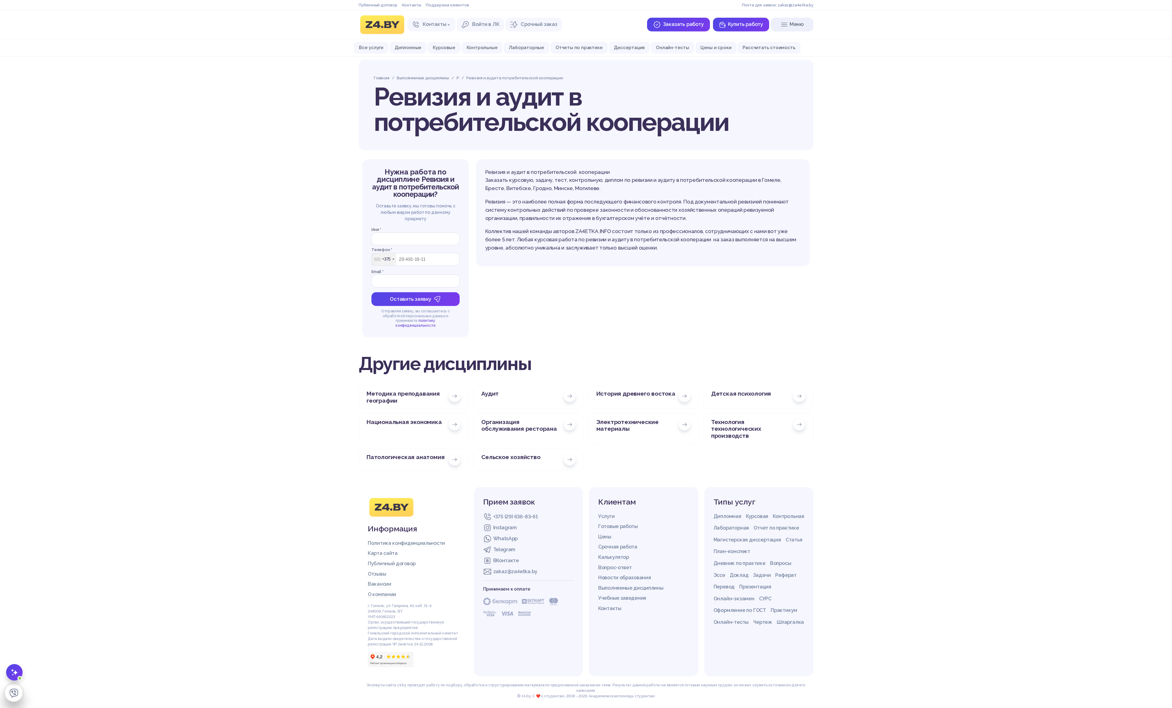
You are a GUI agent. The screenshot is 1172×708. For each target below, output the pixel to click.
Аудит (490, 393)
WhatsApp (505, 538)
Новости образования (624, 577)
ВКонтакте (506, 560)
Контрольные (482, 47)
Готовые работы (618, 526)
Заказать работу (683, 24)
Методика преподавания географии (403, 397)
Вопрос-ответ (614, 567)
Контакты (411, 5)
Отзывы (377, 574)
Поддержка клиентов (447, 5)
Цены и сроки (716, 47)
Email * (377, 271)
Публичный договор (378, 5)
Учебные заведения (622, 598)
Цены (604, 537)
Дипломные (408, 47)
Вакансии (379, 584)
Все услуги (371, 47)
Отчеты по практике (578, 47)
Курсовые (444, 47)
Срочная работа (617, 547)
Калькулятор (613, 557)
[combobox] (384, 259)
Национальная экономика (404, 422)
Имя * (376, 229)
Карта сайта (383, 553)
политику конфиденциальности (415, 323)
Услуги (606, 516)
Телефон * (381, 249)
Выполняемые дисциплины (630, 588)
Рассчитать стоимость (769, 47)
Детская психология (741, 393)
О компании (382, 594)
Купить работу (745, 24)
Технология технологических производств (736, 429)
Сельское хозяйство (510, 457)
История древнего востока (635, 393)
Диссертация (629, 47)
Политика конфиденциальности (406, 543)
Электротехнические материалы (627, 425)
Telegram (504, 549)
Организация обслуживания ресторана (519, 425)
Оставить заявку (410, 299)
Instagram (505, 527)
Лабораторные (526, 47)
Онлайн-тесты (672, 47)
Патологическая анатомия (405, 457)
